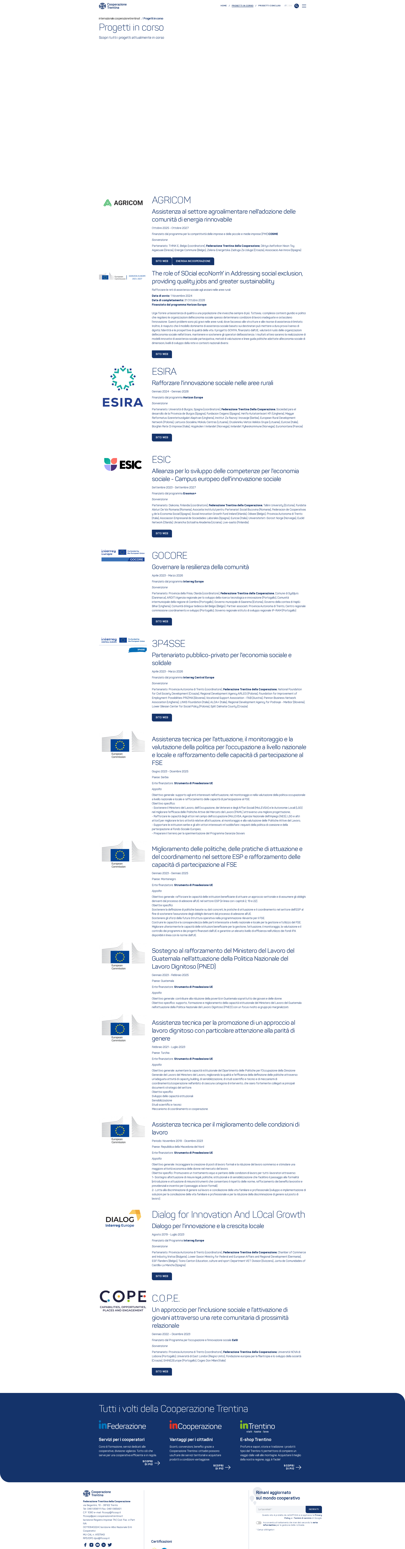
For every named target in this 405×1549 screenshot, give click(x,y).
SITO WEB (162, 354)
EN (290, 6)
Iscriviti (314, 1509)
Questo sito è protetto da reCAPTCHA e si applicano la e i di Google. (292, 1516)
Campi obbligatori (265, 1530)
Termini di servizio (303, 1518)
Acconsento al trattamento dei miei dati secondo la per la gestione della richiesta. (290, 1524)
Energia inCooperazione (193, 261)
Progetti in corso (244, 6)
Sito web (162, 261)
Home (224, 6)
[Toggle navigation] (304, 6)
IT (286, 6)
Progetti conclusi (269, 6)
